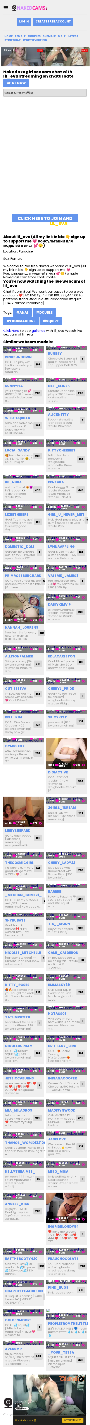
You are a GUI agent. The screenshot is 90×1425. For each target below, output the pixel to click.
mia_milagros (18, 1110)
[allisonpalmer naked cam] (23, 649)
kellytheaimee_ (20, 1171)
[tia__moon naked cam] (66, 916)
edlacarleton (61, 656)
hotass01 (57, 1013)
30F (80, 781)
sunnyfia (14, 386)
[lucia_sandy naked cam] (23, 443)
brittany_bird (62, 1046)
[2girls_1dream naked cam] (66, 800)
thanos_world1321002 (26, 1142)
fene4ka (56, 482)
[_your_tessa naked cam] (66, 1345)
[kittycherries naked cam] (66, 443)
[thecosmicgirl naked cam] (23, 855)
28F (80, 899)
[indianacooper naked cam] (66, 1071)
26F (37, 868)
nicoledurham (19, 1046)
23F (37, 393)
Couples (34, 36)
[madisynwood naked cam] (66, 1103)
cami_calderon (63, 952)
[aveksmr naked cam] (23, 1343)
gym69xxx (15, 746)
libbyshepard (17, 830)
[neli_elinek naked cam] (66, 380)
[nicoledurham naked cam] (23, 1039)
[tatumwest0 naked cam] (23, 1009)
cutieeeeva (15, 688)
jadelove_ (58, 1139)
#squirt (51, 321)
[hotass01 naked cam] (66, 1008)
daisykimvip (59, 604)
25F (37, 753)
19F (38, 364)
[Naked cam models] (33, 7)
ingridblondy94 (63, 1226)
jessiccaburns (19, 1078)
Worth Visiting (35, 40)
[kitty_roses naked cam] (23, 977)
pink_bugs (58, 1287)
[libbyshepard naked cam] (23, 812)
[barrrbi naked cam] (66, 886)
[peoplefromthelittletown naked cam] (66, 1314)
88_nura (13, 482)
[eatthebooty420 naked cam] (23, 1251)
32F (37, 724)
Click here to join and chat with (45, 218)
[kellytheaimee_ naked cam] (23, 1164)
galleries (38, 330)
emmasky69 (59, 984)
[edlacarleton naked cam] (66, 649)
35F (39, 1179)
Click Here (11, 330)
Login (24, 21)
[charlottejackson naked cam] (23, 1283)
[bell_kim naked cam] (23, 712)
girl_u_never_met (66, 514)
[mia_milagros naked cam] (23, 1103)
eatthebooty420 (21, 1258)
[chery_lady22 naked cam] (66, 855)
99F (80, 928)
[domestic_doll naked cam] (23, 539)
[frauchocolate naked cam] (66, 1251)
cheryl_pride (61, 688)
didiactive (58, 772)
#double (44, 312)
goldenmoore (18, 1320)
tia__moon (59, 924)
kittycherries (61, 450)
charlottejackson (24, 1291)
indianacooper (62, 1078)
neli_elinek (59, 386)
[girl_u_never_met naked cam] (66, 507)
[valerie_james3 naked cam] (66, 568)
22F (80, 489)
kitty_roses (17, 984)
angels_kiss (17, 1204)
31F (38, 664)
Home (8, 36)
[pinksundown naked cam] (23, 350)
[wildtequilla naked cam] (23, 411)
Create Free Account (53, 21)
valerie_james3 (63, 575)
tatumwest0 (17, 1017)
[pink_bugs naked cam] (66, 1282)
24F (37, 489)
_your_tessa (61, 1352)
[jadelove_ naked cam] (66, 1133)
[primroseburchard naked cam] (23, 568)
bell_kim (13, 717)
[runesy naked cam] (66, 348)
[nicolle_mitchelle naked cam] (23, 945)
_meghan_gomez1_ (23, 895)
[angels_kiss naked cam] (23, 1196)
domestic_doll (20, 546)
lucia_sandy (17, 450)
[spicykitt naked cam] (66, 712)
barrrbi (55, 891)
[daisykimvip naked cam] (66, 597)
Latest (73, 36)
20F (80, 393)
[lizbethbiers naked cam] (23, 507)
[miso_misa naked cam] (66, 1164)
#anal (22, 312)
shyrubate (15, 920)
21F (38, 992)
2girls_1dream (62, 807)
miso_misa (58, 1171)
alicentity (58, 414)
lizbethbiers (17, 514)
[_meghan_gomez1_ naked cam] (23, 887)
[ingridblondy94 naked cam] (66, 1208)
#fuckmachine (21, 321)
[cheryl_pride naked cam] (66, 681)
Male (62, 36)
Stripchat (12, 40)
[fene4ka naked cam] (66, 477)
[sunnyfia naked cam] (23, 380)
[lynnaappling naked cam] (66, 539)
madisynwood (61, 1110)
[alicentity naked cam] (66, 409)
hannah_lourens (21, 627)
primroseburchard (23, 575)
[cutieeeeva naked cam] (23, 681)
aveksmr (13, 1349)
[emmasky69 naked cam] (66, 977)
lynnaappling (61, 546)
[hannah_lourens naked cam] (23, 608)
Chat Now (16, 83)
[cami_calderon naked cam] (66, 945)
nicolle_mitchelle (23, 952)
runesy (55, 353)
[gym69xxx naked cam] (23, 740)
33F (80, 1146)
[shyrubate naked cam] (23, 915)
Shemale (49, 36)
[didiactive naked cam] (66, 753)
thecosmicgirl (19, 862)
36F (37, 425)
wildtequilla (17, 418)
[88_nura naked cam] (23, 477)
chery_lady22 (61, 862)
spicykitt (57, 717)
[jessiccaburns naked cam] (23, 1071)
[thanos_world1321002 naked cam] (23, 1135)
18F (38, 522)
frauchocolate (63, 1258)
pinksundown (18, 357)
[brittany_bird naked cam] (66, 1039)
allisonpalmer (19, 656)
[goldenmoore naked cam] (23, 1312)
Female (20, 36)
